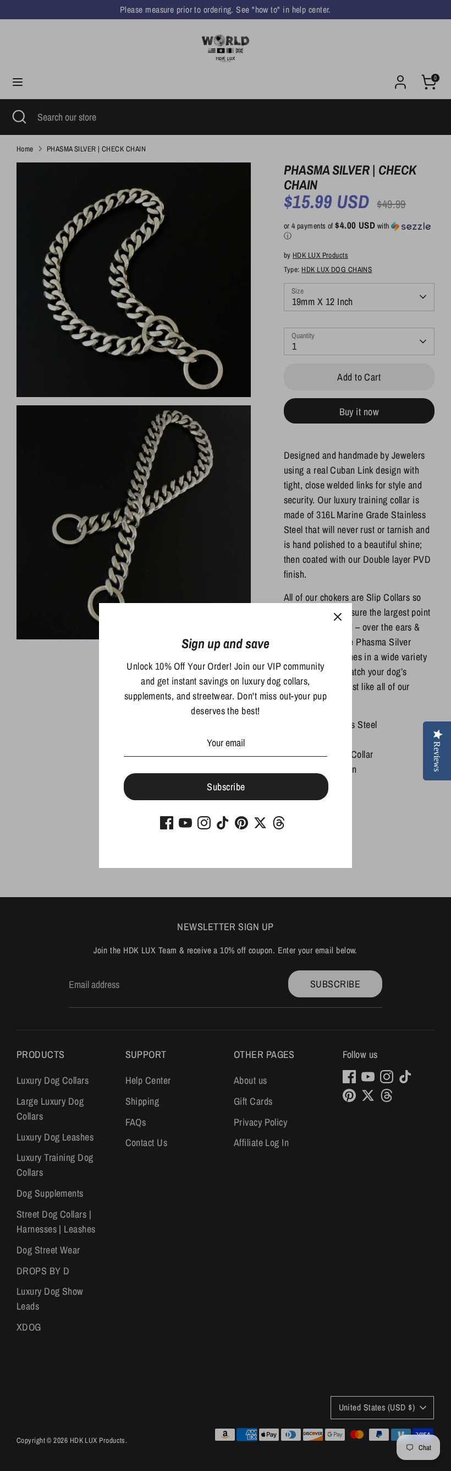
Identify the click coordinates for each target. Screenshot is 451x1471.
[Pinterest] (241, 822)
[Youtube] (185, 822)
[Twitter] (260, 822)
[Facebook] (166, 822)
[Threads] (278, 822)
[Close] (338, 617)
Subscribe (226, 787)
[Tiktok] (222, 822)
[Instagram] (204, 822)
